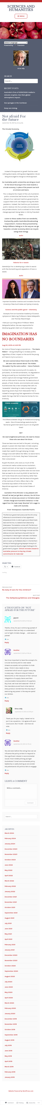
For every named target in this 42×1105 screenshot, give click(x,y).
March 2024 (9, 833)
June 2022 (9, 865)
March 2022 (9, 881)
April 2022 (9, 875)
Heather (16, 650)
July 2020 (8, 982)
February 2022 (10, 886)
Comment (30, 803)
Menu (22, 16)
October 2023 (10, 860)
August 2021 (9, 918)
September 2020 (11, 971)
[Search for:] (21, 81)
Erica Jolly (20, 123)
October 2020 (10, 966)
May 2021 (8, 934)
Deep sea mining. (10, 108)
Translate (20, 45)
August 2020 (10, 976)
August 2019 (9, 1040)
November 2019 (11, 1024)
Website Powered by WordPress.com (20, 1091)
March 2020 (9, 1003)
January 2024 (10, 844)
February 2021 (10, 945)
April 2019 (8, 1061)
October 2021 (10, 907)
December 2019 (11, 1019)
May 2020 (8, 992)
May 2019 (8, 1056)
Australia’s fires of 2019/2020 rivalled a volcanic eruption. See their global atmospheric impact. (19, 94)
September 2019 (11, 1035)
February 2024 (10, 838)
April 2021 (8, 939)
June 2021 (8, 929)
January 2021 (10, 950)
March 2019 (9, 1067)
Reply (7, 642)
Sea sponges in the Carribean (15, 103)
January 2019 (10, 1077)
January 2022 (10, 891)
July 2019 (8, 1045)
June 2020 (9, 987)
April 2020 (9, 998)
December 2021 (11, 897)
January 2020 (10, 1013)
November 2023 (11, 854)
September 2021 (11, 913)
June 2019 (8, 1051)
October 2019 (10, 1029)
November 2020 (11, 960)
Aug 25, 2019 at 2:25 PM (11, 345)
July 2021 (8, 923)
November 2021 (11, 902)
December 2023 (11, 849)
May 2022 (8, 870)
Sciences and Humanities (21, 8)
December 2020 (11, 955)
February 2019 (10, 1072)
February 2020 (10, 1008)
